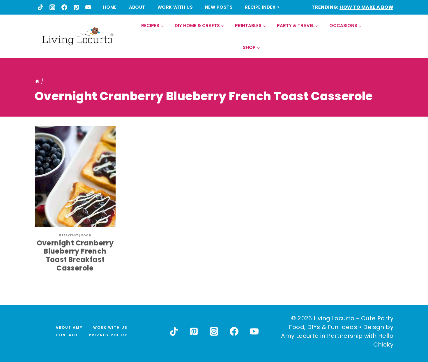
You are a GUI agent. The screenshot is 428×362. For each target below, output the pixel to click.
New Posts (219, 7)
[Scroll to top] (410, 336)
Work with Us (175, 7)
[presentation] (75, 176)
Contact (67, 335)
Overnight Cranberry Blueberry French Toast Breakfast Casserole (75, 255)
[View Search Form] (388, 36)
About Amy (69, 327)
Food (86, 235)
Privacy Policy (108, 335)
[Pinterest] (76, 7)
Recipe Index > (262, 7)
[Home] (37, 81)
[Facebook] (64, 7)
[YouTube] (88, 7)
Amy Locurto (300, 336)
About (137, 7)
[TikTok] (40, 7)
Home (110, 7)
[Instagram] (52, 7)
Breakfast (68, 235)
